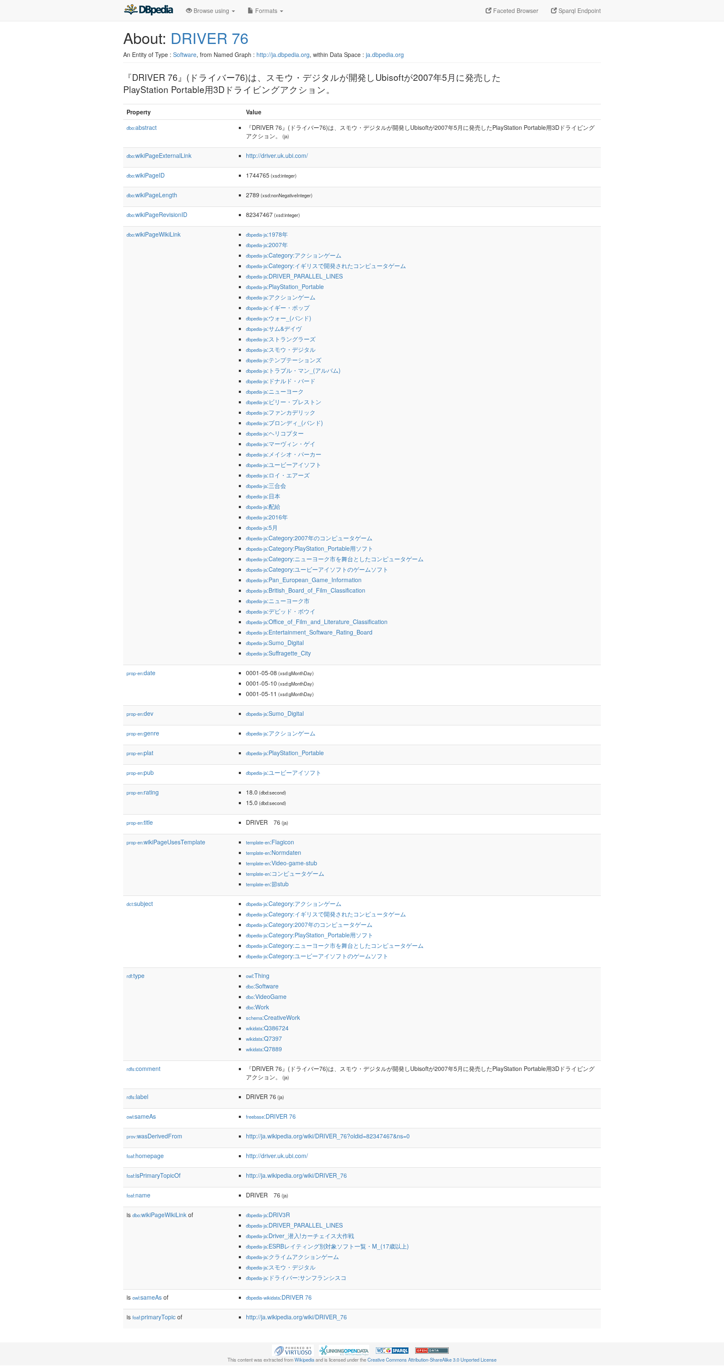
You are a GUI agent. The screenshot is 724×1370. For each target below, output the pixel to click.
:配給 (263, 506)
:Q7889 (264, 1049)
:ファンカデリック (280, 412)
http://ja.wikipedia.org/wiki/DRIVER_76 (296, 1175)
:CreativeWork (273, 1017)
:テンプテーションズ (283, 360)
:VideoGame (266, 996)
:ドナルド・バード (280, 381)
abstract (142, 127)
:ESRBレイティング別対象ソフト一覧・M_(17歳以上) (327, 1246)
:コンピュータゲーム (285, 873)
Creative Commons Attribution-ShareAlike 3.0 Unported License (431, 1359)
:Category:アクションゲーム (293, 255)
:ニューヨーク (275, 391)
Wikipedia (304, 1359)
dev (140, 713)
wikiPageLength (152, 195)
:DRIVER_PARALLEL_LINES (294, 276)
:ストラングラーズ (280, 339)
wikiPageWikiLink (154, 234)
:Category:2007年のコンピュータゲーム (309, 538)
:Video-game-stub (281, 863)
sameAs (141, 1116)
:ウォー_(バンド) (278, 318)
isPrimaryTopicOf (154, 1175)
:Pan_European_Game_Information (304, 579)
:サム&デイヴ (274, 328)
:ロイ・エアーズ (278, 475)
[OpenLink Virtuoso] (293, 1349)
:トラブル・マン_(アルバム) (293, 370)
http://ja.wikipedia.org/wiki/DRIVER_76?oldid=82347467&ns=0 (328, 1136)
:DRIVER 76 (271, 1116)
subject (140, 903)
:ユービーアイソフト (283, 464)
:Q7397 (264, 1038)
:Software (262, 986)
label (137, 1096)
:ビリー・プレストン (283, 401)
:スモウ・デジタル (280, 349)
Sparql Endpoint (579, 10)
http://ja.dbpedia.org (283, 54)
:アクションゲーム (280, 297)
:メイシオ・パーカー (283, 454)
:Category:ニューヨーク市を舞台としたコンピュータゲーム (335, 559)
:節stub (267, 884)
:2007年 (267, 244)
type (136, 975)
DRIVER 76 (209, 37)
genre (143, 733)
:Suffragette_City (278, 653)
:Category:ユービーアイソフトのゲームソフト (317, 569)
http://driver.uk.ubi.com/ (277, 155)
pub (140, 772)
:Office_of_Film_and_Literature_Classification (317, 621)
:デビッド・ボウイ (280, 611)
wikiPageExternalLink (159, 155)
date (141, 672)
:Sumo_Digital (275, 642)
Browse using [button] (211, 10)
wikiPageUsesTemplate (166, 842)
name (138, 1195)
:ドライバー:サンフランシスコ (296, 1277)
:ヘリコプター (275, 433)
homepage (145, 1155)
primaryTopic (154, 1317)
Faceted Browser (514, 10)
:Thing (257, 975)
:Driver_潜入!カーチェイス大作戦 (300, 1235)
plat (140, 752)
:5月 (262, 527)
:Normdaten (273, 852)
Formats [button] (266, 10)
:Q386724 (267, 1028)
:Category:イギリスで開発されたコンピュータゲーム (326, 265)
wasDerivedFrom (154, 1136)
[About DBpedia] (148, 10)
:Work (257, 1007)
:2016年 (267, 517)
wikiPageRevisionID (157, 214)
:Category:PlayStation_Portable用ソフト (309, 548)
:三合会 (266, 485)
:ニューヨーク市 (278, 600)
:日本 (263, 496)
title (140, 822)
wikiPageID (146, 175)
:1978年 (267, 234)
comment (143, 1068)
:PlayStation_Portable (285, 286)
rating (143, 792)
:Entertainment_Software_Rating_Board (309, 632)
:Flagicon (270, 842)
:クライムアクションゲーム (292, 1256)
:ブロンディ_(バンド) (284, 422)
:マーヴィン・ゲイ (280, 443)
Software (185, 54)
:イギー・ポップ (278, 307)
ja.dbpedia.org (385, 54)
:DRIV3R (268, 1214)
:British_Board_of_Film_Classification (305, 590)
